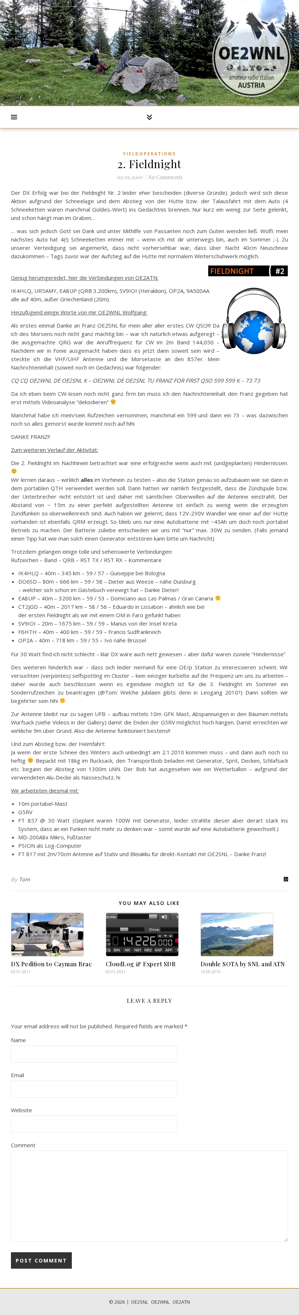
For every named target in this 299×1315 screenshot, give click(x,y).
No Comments (164, 177)
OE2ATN (181, 1302)
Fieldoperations (149, 154)
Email (17, 1075)
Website (21, 1110)
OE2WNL (160, 1302)
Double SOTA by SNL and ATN (243, 964)
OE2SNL (139, 1302)
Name (18, 1040)
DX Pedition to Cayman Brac (51, 964)
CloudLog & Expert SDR (141, 964)
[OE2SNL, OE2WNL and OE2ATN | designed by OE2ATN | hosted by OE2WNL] (251, 53)
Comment (23, 1145)
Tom (24, 879)
